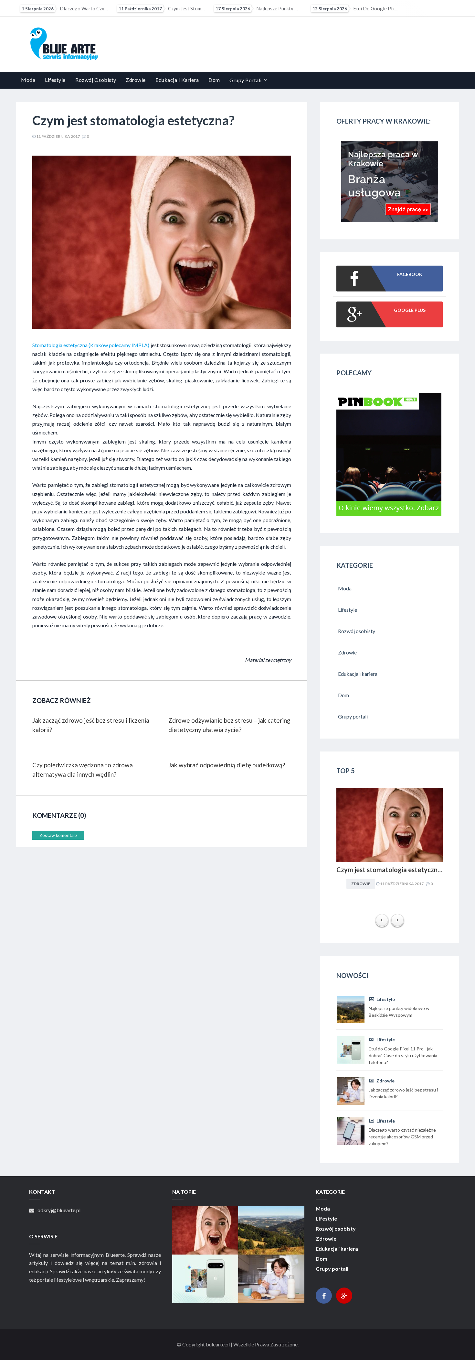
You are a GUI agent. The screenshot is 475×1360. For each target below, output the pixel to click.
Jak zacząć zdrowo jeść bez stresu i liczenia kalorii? (376, 8)
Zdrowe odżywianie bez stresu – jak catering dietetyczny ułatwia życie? (229, 725)
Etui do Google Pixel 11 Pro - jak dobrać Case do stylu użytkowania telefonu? (279, 8)
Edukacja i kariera (177, 80)
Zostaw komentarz (58, 835)
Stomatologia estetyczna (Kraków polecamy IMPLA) (90, 345)
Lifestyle (55, 80)
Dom (214, 80)
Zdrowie (136, 80)
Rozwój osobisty (95, 80)
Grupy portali (245, 80)
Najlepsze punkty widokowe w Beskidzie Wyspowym (182, 8)
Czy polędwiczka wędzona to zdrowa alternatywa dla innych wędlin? (82, 769)
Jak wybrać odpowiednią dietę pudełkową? (226, 765)
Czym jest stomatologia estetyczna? (85, 8)
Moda (28, 80)
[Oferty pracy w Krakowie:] (389, 220)
